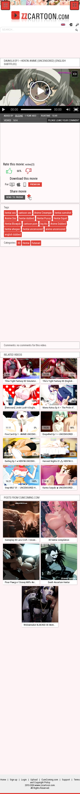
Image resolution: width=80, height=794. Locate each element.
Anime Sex (10, 218)
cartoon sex (25, 212)
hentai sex (10, 212)
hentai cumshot (63, 212)
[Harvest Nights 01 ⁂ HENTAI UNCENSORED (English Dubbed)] (59, 448)
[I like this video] (7, 171)
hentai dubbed (26, 218)
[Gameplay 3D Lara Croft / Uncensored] (21, 519)
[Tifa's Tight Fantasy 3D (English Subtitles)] (59, 368)
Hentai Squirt (60, 218)
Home (3, 779)
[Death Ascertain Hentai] (59, 562)
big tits (43, 223)
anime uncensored (55, 229)
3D (18, 243)
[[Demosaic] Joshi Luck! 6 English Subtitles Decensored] (21, 395)
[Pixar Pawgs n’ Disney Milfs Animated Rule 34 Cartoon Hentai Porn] (21, 562)
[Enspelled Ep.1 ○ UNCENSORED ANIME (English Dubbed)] (59, 421)
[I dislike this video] (31, 171)
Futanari (36, 243)
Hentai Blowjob (13, 223)
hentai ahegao (12, 229)
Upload (34, 779)
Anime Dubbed (58, 223)
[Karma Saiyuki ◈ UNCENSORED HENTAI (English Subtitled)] (59, 475)
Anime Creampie (43, 212)
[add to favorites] (29, 197)
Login (72, 24)
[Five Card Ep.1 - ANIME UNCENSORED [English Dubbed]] (21, 421)
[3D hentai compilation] (59, 519)
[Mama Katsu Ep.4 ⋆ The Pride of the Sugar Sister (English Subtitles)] (59, 395)
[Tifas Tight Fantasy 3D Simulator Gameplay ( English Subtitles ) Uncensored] (21, 368)
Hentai (26, 243)
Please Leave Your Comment (63, 120)
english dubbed (13, 234)
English (64, 24)
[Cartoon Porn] (40, 16)
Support (66, 779)
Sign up (78, 24)
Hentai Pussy (44, 218)
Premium (35, 184)
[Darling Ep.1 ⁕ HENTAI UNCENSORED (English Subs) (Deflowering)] (21, 448)
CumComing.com (49, 779)
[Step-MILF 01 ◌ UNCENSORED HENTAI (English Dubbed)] (21, 475)
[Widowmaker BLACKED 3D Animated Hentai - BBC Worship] (40, 604)
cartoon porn (30, 223)
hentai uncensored (33, 229)
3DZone (19, 115)
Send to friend (14, 197)
